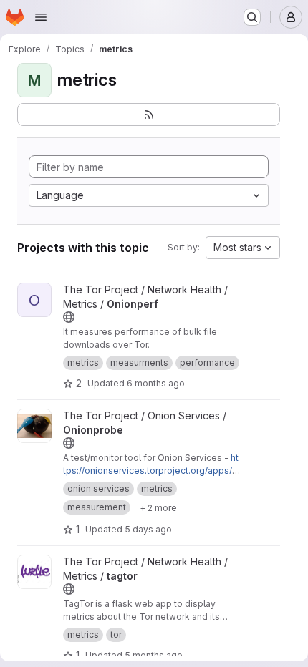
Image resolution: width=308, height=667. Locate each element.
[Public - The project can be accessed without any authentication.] (68, 317)
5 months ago (154, 655)
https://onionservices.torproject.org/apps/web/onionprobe (151, 470)
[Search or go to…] (252, 17)
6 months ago (156, 383)
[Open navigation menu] (40, 17)
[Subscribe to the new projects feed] (148, 114)
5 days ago (148, 529)
